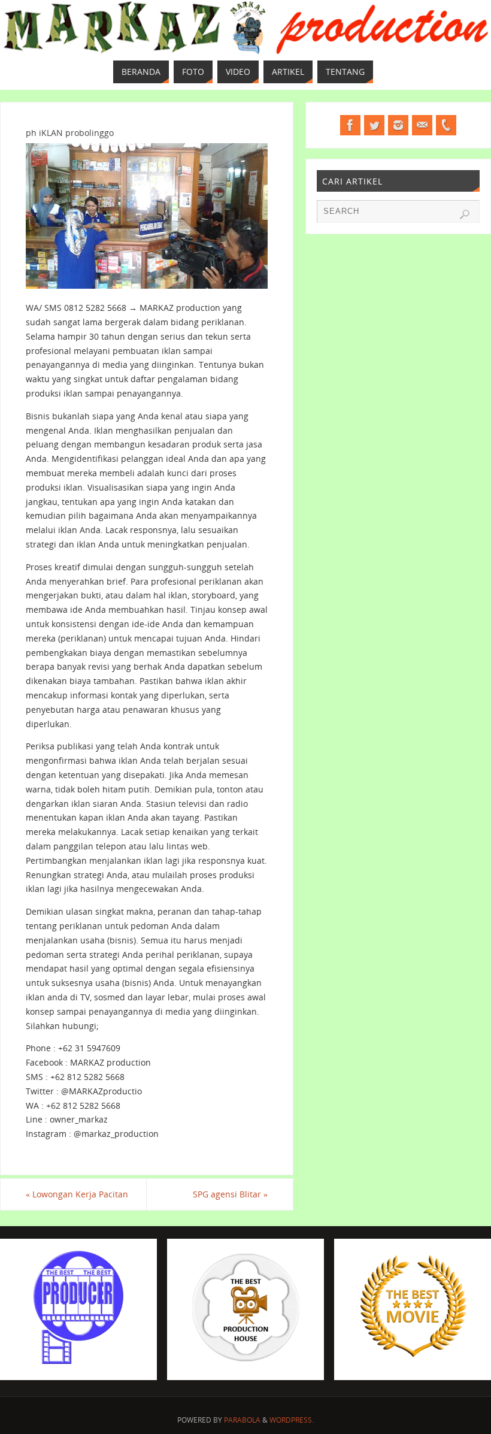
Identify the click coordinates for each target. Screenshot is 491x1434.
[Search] (465, 214)
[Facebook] (350, 125)
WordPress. (291, 1420)
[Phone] (446, 125)
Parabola (242, 1420)
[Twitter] (374, 125)
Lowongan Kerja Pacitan (77, 1194)
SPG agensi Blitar (230, 1194)
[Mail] (422, 125)
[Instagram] (398, 125)
